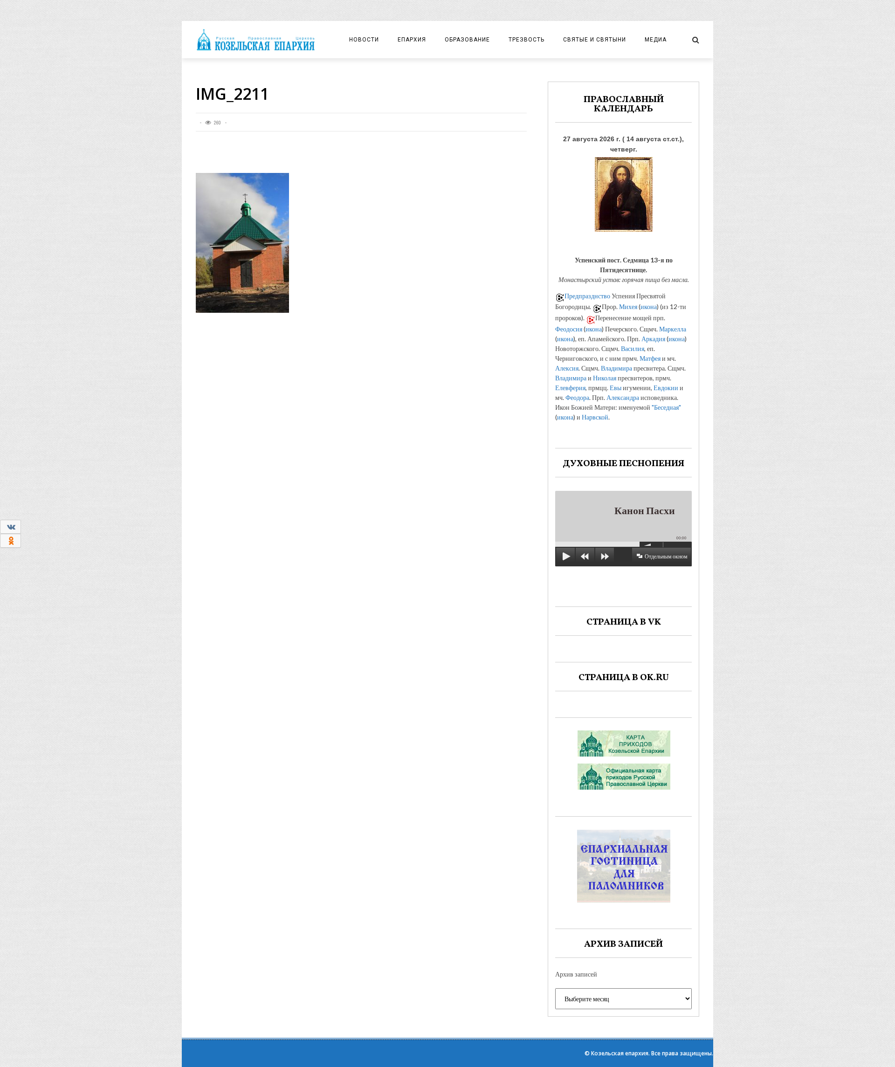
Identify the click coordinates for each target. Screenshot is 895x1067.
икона (648, 306)
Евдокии (666, 388)
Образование (467, 39)
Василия (632, 348)
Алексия (566, 368)
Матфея (650, 358)
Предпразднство (587, 296)
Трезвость (526, 39)
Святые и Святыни (594, 39)
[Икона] (624, 192)
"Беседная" (666, 407)
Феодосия (568, 329)
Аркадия (653, 339)
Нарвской (595, 417)
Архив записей (576, 974)
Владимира (616, 368)
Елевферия (570, 388)
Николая (604, 378)
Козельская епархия (619, 1053)
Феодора (577, 397)
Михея (628, 306)
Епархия (412, 39)
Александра (622, 397)
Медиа (656, 39)
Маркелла (672, 329)
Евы (615, 388)
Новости (364, 39)
